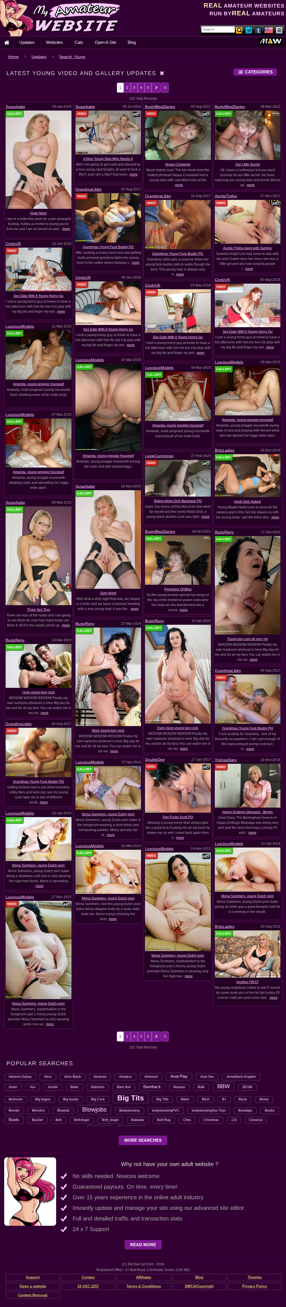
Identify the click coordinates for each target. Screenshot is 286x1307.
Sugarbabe (15, 106)
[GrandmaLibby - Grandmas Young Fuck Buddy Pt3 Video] (39, 752)
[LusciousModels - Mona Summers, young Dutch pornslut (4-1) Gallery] (108, 871)
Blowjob (63, 1110)
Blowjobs (94, 1109)
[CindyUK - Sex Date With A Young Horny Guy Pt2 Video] (248, 305)
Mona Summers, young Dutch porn (108, 814)
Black (243, 1099)
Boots (14, 1119)
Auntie (53, 1087)
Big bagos (43, 1099)
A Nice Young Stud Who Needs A (108, 159)
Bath (201, 1087)
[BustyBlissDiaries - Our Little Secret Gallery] (248, 135)
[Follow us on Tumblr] (258, 30)
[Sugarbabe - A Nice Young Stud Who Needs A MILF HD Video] (108, 132)
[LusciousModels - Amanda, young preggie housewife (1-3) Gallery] (248, 390)
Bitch (205, 1099)
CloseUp (256, 1120)
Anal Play (179, 1076)
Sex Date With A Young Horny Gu (38, 296)
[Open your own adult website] (30, 1191)
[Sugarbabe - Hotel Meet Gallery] (39, 159)
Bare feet (124, 1087)
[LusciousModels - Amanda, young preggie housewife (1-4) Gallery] (108, 408)
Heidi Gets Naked (247, 502)
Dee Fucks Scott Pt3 (178, 817)
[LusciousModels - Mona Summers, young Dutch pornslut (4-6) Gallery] (108, 788)
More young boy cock (108, 731)
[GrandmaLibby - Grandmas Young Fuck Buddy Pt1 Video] (178, 224)
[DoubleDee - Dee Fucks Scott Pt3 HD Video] (178, 788)
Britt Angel (81, 1120)
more (66, 229)
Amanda (100, 1076)
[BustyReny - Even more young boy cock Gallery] (178, 674)
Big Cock (98, 1099)
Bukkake (137, 1120)
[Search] (239, 30)
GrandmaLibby (88, 189)
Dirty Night (108, 593)
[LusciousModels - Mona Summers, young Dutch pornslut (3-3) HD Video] (39, 950)
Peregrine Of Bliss (178, 589)
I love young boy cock (38, 692)
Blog (132, 42)
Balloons (97, 1087)
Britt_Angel (110, 1120)
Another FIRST (247, 982)
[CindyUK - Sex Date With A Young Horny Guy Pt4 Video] (39, 269)
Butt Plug (164, 1120)
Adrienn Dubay (20, 1076)
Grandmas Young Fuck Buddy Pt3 (38, 782)
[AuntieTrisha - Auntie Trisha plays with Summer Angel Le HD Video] (248, 222)
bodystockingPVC (165, 1110)
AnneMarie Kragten (241, 1076)
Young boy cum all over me (247, 639)
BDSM (247, 1087)
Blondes (38, 1110)
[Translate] (268, 30)
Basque (179, 1087)
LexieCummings (159, 456)
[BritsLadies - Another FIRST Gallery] (248, 954)
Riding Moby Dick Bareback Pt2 (178, 501)
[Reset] (162, 73)
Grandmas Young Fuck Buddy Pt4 (247, 728)
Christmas (211, 1120)
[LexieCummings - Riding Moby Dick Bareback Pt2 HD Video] (178, 478)
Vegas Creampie (177, 164)
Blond (263, 1099)
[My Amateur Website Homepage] (6, 42)
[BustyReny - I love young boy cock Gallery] (39, 665)
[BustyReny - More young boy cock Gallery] (108, 676)
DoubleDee (155, 759)
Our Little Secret (247, 164)
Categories (259, 72)
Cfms (187, 1120)
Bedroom (16, 1099)
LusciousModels (20, 326)
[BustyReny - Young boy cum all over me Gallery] (248, 585)
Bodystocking (129, 1110)
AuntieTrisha (226, 196)
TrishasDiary (226, 760)
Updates (27, 42)
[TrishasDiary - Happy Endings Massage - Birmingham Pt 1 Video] (248, 785)
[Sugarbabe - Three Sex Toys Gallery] (39, 555)
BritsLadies (224, 450)
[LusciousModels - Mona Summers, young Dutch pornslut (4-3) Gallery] (39, 839)
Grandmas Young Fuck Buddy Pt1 (177, 254)
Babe (74, 1087)
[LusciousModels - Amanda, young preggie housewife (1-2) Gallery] (178, 396)
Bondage (245, 1110)
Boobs (270, 1110)
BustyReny (224, 532)
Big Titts (162, 1099)
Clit (234, 1120)
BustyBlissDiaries (160, 106)
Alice (48, 1076)
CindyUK (13, 243)
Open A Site (105, 42)
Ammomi (151, 1076)
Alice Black (72, 1076)
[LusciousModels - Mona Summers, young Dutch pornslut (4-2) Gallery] (248, 869)
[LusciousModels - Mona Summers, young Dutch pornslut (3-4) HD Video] (178, 902)
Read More (143, 1244)
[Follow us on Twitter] (249, 30)
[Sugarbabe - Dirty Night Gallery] (108, 539)
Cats (79, 42)
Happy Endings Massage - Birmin (247, 812)
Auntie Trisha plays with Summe (247, 248)
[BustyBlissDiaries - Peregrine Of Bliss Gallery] (178, 560)
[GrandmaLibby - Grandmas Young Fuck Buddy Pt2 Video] (108, 218)
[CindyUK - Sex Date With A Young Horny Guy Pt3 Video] (108, 303)
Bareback (152, 1086)
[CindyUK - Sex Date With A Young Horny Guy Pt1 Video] (178, 311)
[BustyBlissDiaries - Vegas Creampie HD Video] (178, 135)
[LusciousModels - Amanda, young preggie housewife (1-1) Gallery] (39, 443)
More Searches (143, 1140)
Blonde (14, 1110)
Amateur (125, 1076)
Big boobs (70, 1099)
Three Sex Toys (38, 610)
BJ (224, 1099)
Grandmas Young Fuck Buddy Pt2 (108, 247)
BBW (223, 1086)
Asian (13, 1087)
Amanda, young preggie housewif (38, 384)
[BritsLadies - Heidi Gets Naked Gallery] (248, 475)
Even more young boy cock (177, 728)
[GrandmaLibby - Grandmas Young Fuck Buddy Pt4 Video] (248, 699)
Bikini (185, 1099)
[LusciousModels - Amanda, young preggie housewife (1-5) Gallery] (39, 354)
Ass (32, 1087)
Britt (58, 1120)
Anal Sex (207, 1076)
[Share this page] (279, 30)
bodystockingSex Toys (209, 1110)
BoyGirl (37, 1120)
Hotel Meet (38, 213)
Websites (54, 42)
